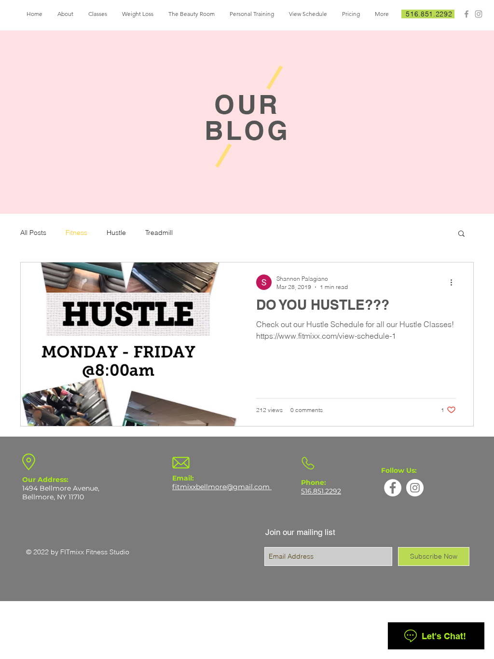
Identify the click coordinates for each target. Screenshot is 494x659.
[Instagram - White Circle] (415, 487)
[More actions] (454, 282)
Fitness (76, 232)
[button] (461, 234)
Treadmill (159, 232)
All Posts (33, 232)
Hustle (116, 232)
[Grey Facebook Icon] (466, 14)
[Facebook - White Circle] (392, 487)
